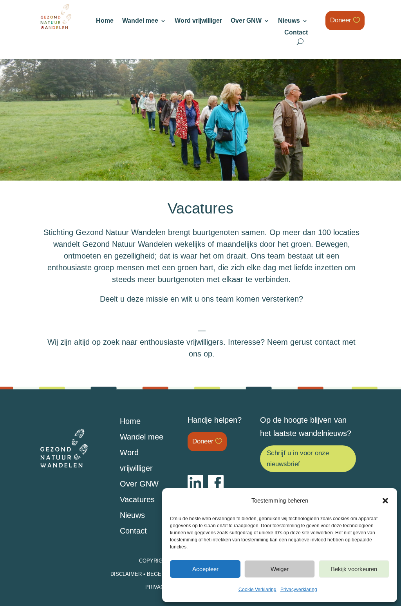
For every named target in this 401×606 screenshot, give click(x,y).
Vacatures (137, 499)
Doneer (340, 20)
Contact (296, 33)
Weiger (280, 569)
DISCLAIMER (126, 574)
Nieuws (289, 21)
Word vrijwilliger (198, 21)
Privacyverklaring (298, 589)
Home (105, 21)
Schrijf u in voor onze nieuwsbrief (298, 458)
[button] (385, 501)
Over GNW (246, 21)
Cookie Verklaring (257, 589)
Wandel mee (140, 21)
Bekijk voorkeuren (354, 569)
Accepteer (205, 569)
